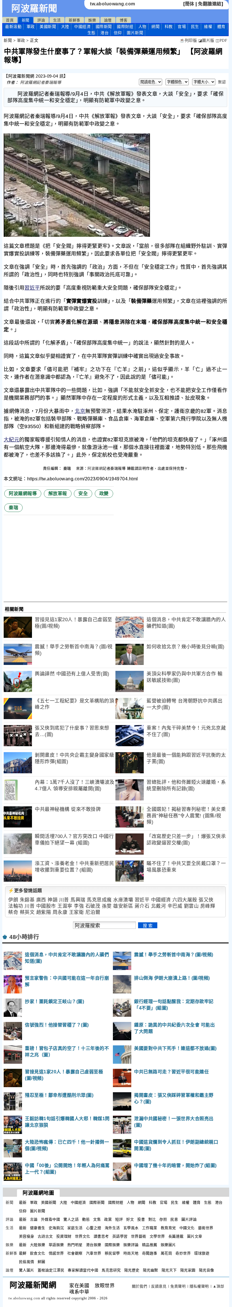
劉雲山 (191, 906)
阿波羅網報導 (23, 493)
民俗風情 (26, 1262)
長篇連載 (176, 1236)
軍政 (31, 26)
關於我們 (139, 1286)
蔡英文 (27, 912)
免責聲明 (178, 1286)
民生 (195, 26)
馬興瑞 (77, 900)
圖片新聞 (37, 1211)
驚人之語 (71, 1219)
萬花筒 (166, 1253)
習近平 (32, 288)
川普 (64, 900)
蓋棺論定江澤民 (51, 1270)
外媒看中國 (50, 1219)
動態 (86, 1219)
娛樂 (92, 20)
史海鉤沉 (56, 1228)
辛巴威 (174, 906)
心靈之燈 (93, 1228)
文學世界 (157, 1236)
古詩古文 (45, 1236)
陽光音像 (206, 1270)
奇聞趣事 (149, 1253)
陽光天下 (169, 1270)
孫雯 (107, 906)
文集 (97, 1219)
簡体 (189, 3)
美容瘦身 (26, 1236)
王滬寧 (64, 906)
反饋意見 (158, 1286)
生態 (91, 32)
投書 (141, 1219)
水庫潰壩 (123, 900)
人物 (142, 26)
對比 (152, 1219)
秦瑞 (67, 468)
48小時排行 (24, 937)
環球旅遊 (201, 1253)
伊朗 (13, 900)
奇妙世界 (183, 1253)
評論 (41, 20)
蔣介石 (142, 906)
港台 (104, 32)
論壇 (108, 20)
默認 (222, 82)
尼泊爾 (92, 912)
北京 (80, 411)
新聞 (25, 20)
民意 (174, 1219)
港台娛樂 (93, 1245)
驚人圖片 (26, 1270)
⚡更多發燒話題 (25, 890)
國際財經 (125, 26)
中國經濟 (82, 26)
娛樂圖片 (168, 1245)
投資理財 (64, 1236)
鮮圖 (41, 1262)
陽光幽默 (150, 1270)
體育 (221, 26)
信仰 (118, 32)
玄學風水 (131, 1228)
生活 (57, 20)
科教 (169, 26)
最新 (13, 26)
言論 (34, 1219)
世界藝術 (138, 1236)
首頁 (10, 20)
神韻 (52, 900)
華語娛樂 (56, 1245)
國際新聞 (104, 26)
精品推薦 (149, 1245)
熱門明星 (75, 1245)
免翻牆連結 (210, 3)
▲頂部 (218, 1286)
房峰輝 (207, 906)
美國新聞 (48, 26)
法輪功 (15, 906)
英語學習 (120, 1236)
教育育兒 (168, 1228)
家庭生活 (75, 1228)
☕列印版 (188, 40)
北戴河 (158, 906)
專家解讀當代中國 (83, 1270)
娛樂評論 (131, 1245)
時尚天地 (131, 1253)
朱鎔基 (27, 900)
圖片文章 (194, 1236)
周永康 (60, 912)
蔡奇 (13, 912)
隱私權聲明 (199, 1286)
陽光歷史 (131, 1270)
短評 (119, 1219)
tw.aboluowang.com (112, 3)
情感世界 (56, 1253)
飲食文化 (37, 1253)
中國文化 (187, 1228)
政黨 (108, 1219)
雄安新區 (123, 906)
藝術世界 (205, 1228)
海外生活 (112, 1228)
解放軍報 (57, 493)
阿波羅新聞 (34, 8)
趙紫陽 (43, 912)
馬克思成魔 (99, 900)
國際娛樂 (112, 1245)
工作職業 (149, 1228)
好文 (130, 1219)
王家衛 (76, 912)
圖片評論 (189, 1219)
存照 (163, 1219)
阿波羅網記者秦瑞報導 (40, 82)
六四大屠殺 (184, 900)
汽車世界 (93, 1253)
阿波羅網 (95, 468)
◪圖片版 (206, 40)
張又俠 (206, 900)
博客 (123, 20)
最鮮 (23, 1253)
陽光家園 (188, 1270)
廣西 (41, 900)
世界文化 (82, 1236)
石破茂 (92, 906)
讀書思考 (101, 1236)
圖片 (135, 32)
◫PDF (221, 40)
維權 (208, 26)
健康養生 (37, 1228)
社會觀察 (75, 1253)
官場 (182, 26)
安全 (83, 493)
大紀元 (11, 440)
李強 (79, 906)
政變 (104, 493)
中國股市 (46, 906)
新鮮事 (74, 20)
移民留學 (112, 1253)
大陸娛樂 (37, 1245)
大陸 (65, 26)
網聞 (155, 26)
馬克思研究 (111, 1270)
